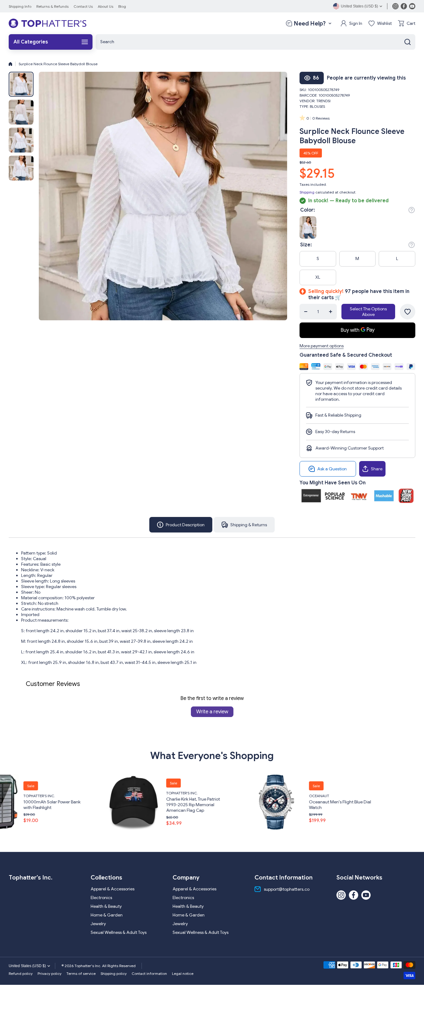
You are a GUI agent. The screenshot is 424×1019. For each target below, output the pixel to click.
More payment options (322, 346)
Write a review (212, 712)
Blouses (317, 106)
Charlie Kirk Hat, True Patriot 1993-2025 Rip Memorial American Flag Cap (84, 804)
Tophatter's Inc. (72, 793)
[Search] (407, 42)
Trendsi (323, 100)
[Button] (411, 210)
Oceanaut (210, 795)
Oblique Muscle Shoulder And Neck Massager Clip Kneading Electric (371, 801)
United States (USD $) (27, 966)
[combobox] (255, 42)
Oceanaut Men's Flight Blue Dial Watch (231, 804)
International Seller (362, 789)
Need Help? (310, 23)
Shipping (307, 192)
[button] (406, 23)
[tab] (244, 524)
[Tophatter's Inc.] (47, 23)
